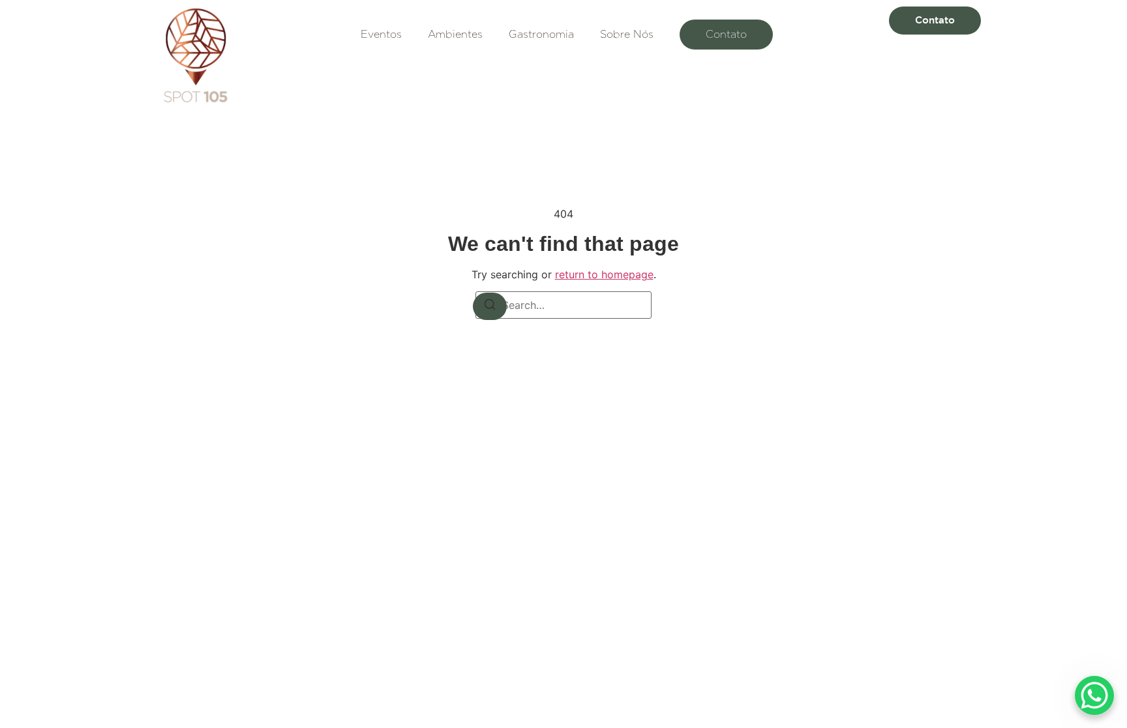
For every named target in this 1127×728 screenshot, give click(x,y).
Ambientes (455, 34)
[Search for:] (563, 305)
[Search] (490, 306)
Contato (726, 34)
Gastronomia (541, 34)
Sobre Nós (627, 34)
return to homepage (604, 274)
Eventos (381, 34)
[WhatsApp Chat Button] (1094, 695)
